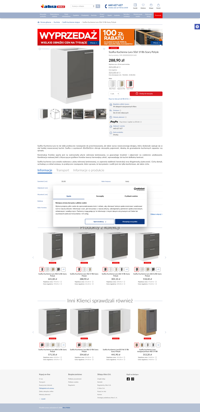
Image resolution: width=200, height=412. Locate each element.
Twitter (132, 379)
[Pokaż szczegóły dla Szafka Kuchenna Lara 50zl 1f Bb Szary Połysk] (52, 246)
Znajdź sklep (101, 379)
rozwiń (43, 399)
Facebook (128, 379)
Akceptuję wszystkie (129, 222)
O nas (41, 379)
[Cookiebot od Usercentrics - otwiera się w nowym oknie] (135, 189)
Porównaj (45, 49)
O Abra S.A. (101, 388)
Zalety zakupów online (46, 391)
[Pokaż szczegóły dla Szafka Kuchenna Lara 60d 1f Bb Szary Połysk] (84, 246)
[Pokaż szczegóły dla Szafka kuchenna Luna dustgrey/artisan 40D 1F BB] (147, 322)
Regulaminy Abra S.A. (104, 385)
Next (107, 114)
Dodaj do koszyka (146, 94)
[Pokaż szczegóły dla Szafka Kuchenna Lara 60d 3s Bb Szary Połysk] (116, 246)
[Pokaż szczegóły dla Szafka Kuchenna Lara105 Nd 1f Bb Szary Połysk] (116, 322)
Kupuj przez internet (45, 385)
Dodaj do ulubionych (104, 49)
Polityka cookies (73, 382)
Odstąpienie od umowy (46, 388)
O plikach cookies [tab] (131, 196)
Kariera (99, 394)
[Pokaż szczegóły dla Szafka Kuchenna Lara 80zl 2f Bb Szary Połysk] (84, 322)
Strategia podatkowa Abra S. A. (107, 397)
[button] (197, 26)
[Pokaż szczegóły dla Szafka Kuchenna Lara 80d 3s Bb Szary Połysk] (52, 322)
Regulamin (71, 385)
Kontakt (99, 382)
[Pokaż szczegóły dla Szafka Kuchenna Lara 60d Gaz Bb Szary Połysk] (147, 246)
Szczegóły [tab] (100, 196)
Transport (42, 382)
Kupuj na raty (101, 391)
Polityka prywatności (74, 379)
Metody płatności (44, 394)
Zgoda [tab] (68, 196)
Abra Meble (66, 407)
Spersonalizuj (99, 222)
